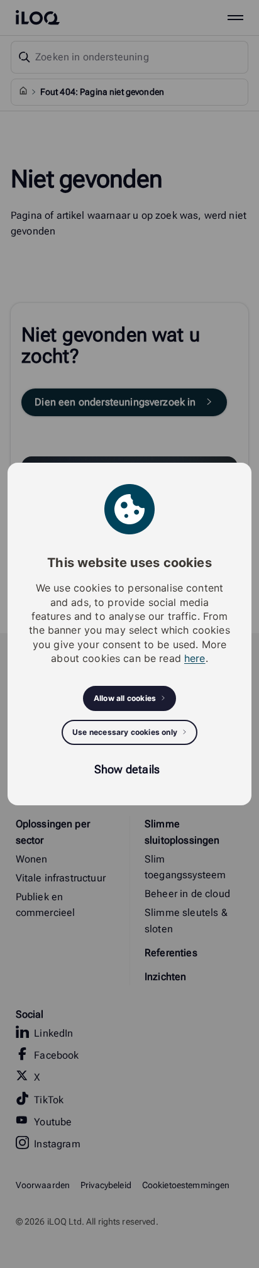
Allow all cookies (125, 698)
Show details (127, 769)
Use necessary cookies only (124, 732)
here (195, 658)
